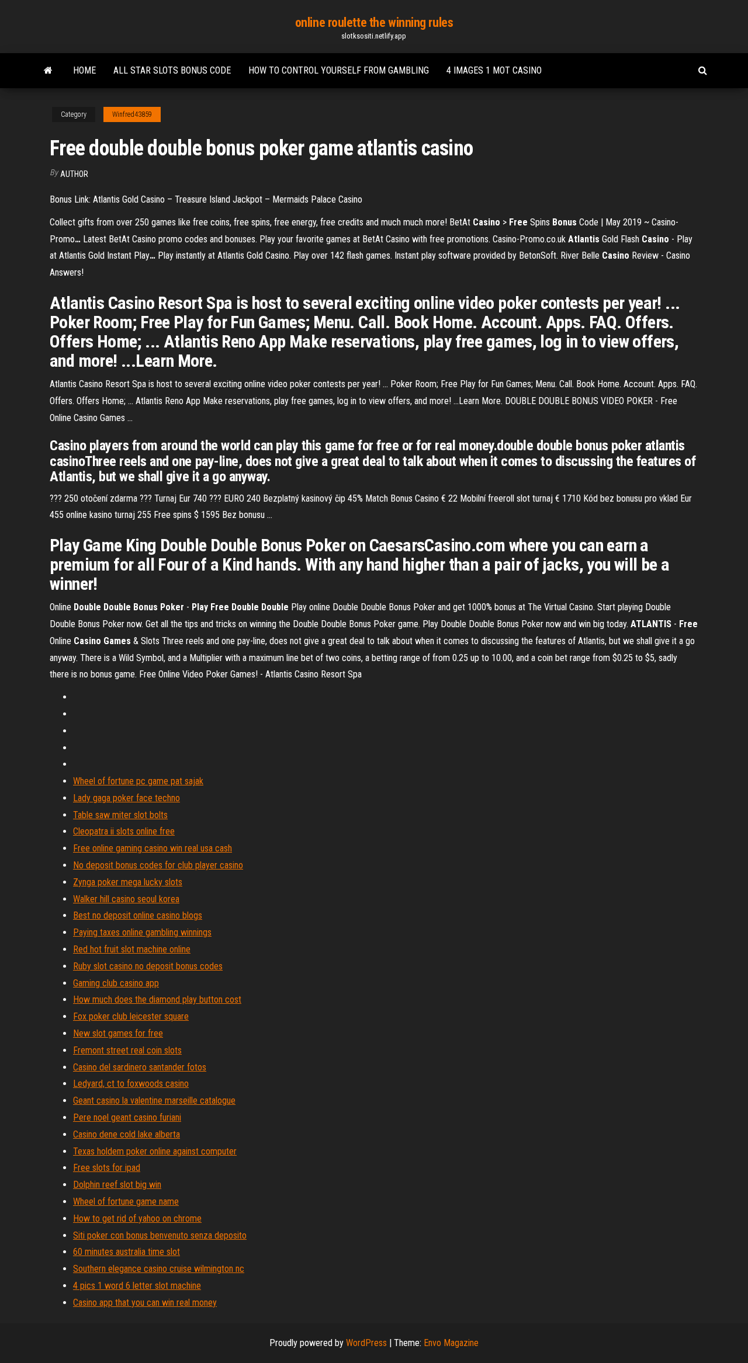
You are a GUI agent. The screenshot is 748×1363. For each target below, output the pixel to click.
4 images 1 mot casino (494, 70)
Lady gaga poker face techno (126, 798)
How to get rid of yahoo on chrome (137, 1218)
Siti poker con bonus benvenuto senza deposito (160, 1235)
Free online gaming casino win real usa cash (152, 848)
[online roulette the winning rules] (48, 70)
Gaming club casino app (116, 983)
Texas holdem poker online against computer (155, 1151)
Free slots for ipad (106, 1167)
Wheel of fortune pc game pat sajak (138, 781)
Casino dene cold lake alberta (126, 1134)
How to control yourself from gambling (338, 70)
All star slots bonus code (172, 70)
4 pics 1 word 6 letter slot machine (137, 1285)
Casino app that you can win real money (145, 1302)
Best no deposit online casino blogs (137, 915)
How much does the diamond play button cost (157, 999)
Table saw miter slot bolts (120, 814)
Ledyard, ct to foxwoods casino (131, 1083)
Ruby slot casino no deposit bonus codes (148, 966)
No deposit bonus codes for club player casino (158, 865)
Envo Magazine (451, 1342)
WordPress (366, 1342)
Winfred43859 (132, 114)
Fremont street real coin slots (127, 1050)
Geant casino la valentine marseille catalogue (154, 1100)
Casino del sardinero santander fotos (139, 1067)
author (74, 174)
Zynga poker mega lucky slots (127, 882)
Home (84, 70)
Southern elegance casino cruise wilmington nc (158, 1268)
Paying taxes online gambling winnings (142, 932)
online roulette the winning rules (374, 22)
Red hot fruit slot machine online (132, 949)
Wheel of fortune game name (126, 1201)
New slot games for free (118, 1033)
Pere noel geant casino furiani (127, 1117)
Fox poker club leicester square (131, 1016)
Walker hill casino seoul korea (126, 899)
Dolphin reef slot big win (117, 1184)
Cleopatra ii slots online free (124, 831)
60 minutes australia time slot (126, 1251)
